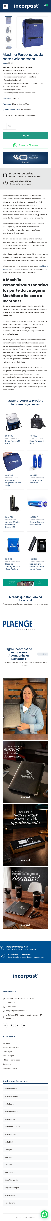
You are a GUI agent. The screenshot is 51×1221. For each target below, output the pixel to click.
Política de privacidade (11, 1060)
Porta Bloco (9, 1157)
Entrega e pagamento (11, 1047)
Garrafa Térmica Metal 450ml (37, 523)
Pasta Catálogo (10, 1134)
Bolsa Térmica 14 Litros (37, 442)
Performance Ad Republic (25, 1217)
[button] (20, 32)
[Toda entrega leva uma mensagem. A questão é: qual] (25, 772)
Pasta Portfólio (10, 1119)
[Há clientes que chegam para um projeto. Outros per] (25, 898)
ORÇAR (25, 135)
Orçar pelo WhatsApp (28, 145)
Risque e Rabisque (12, 1188)
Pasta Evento (9, 1104)
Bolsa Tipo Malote (11, 1180)
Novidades (7, 1064)
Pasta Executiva (11, 1089)
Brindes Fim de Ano (12, 520)
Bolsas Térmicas (11, 438)
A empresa (7, 1043)
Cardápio (8, 1150)
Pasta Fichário (10, 1195)
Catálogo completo (10, 1068)
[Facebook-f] (11, 1025)
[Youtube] (23, 1025)
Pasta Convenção (11, 1096)
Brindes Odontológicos (14, 478)
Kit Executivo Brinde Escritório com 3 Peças (37, 566)
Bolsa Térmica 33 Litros (12, 442)
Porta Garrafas (10, 1203)
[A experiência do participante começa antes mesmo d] (25, 709)
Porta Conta (9, 1165)
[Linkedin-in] (17, 1025)
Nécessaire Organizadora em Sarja (13, 483)
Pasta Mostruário (11, 1142)
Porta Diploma (10, 1172)
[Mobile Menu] (5, 6)
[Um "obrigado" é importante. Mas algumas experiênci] (25, 835)
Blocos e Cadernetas (13, 561)
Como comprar (8, 1056)
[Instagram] (5, 1025)
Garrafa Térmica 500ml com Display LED (12, 525)
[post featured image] (13, 422)
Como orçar (7, 1052)
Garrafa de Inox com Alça (36, 481)
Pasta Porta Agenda (12, 1127)
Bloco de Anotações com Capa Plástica (12, 566)
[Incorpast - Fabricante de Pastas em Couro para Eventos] (26, 6)
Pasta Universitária (12, 1111)
